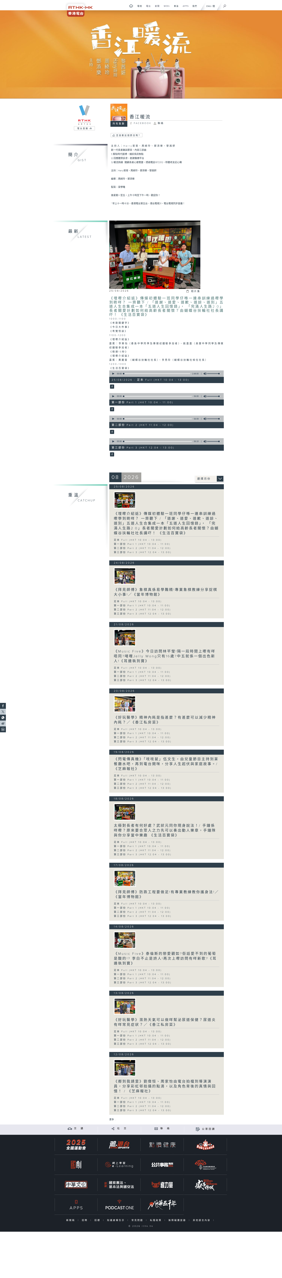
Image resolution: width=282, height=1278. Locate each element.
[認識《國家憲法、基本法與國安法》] (119, 1184)
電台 (147, 7)
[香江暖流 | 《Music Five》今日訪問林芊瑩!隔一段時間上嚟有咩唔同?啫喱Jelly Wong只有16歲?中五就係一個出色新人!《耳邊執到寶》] (125, 637)
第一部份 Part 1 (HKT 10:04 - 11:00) (142, 544)
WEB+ (166, 7)
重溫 (175, 7)
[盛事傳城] (205, 1184)
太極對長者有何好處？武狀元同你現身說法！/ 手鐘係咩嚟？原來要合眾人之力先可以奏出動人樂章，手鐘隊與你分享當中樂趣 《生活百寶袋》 (165, 830)
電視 (138, 7)
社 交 (122, 1128)
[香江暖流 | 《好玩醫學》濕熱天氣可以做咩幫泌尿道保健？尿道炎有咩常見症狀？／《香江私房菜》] (125, 1006)
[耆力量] (162, 1184)
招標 (98, 1220)
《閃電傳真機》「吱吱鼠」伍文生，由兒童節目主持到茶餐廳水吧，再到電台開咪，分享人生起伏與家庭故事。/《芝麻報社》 (166, 764)
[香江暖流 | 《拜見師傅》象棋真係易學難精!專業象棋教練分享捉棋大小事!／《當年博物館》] (125, 576)
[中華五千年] (162, 1204)
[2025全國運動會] (76, 1144)
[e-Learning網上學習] (119, 1164)
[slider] (213, 374)
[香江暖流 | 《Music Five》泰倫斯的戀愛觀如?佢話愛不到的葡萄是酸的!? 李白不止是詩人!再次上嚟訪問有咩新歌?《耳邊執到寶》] (125, 940)
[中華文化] (76, 1184)
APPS (185, 7)
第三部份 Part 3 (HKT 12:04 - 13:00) (143, 552)
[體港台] (119, 1144)
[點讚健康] (162, 1144)
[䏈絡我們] (156, 1128)
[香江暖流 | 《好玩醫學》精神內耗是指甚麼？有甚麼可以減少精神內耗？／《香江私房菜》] (125, 704)
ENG (208, 6)
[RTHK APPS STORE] (76, 1204)
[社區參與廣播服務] (205, 1164)
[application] (165, 373)
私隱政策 (156, 1220)
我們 (193, 7)
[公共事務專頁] (162, 1164)
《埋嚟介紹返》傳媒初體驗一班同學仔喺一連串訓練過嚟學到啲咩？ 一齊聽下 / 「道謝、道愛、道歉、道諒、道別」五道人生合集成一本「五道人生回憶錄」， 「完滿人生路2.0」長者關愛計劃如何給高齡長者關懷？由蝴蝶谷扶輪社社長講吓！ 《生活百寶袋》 (166, 306)
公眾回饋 (208, 1129)
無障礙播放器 (177, 1220)
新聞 (156, 7)
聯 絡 (165, 1128)
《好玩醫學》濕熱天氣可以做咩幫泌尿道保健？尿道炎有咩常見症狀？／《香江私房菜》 (165, 1022)
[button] (113, 373)
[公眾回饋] (197, 1129)
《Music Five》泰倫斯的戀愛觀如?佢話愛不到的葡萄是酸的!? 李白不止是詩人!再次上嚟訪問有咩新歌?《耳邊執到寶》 (165, 959)
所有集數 (119, 123)
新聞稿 (71, 1220)
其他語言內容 (202, 1220)
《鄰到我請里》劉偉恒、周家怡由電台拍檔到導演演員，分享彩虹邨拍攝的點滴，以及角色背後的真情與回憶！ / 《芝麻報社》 (165, 1086)
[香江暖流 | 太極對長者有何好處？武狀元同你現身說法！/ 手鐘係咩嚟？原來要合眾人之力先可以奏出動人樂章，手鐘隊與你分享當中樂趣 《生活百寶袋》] (125, 812)
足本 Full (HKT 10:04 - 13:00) (138, 540)
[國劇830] (76, 1164)
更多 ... (112, 1119)
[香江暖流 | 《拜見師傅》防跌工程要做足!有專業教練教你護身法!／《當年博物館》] (125, 878)
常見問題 (138, 1220)
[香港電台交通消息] (69, 1128)
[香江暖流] (111, 387)
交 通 (79, 1128)
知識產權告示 (116, 1220)
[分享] (113, 1128)
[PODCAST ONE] (119, 1204)
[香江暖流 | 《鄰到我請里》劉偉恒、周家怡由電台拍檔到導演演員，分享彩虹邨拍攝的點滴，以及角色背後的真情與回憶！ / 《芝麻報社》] (125, 1068)
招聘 (85, 1220)
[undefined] (131, 6)
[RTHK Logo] (78, 8)
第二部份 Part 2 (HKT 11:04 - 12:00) (142, 548)
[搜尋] (225, 5)
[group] (204, 373)
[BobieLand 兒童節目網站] (205, 1144)
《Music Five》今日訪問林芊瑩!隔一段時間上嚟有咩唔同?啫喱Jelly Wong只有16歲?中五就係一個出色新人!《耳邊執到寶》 (164, 656)
